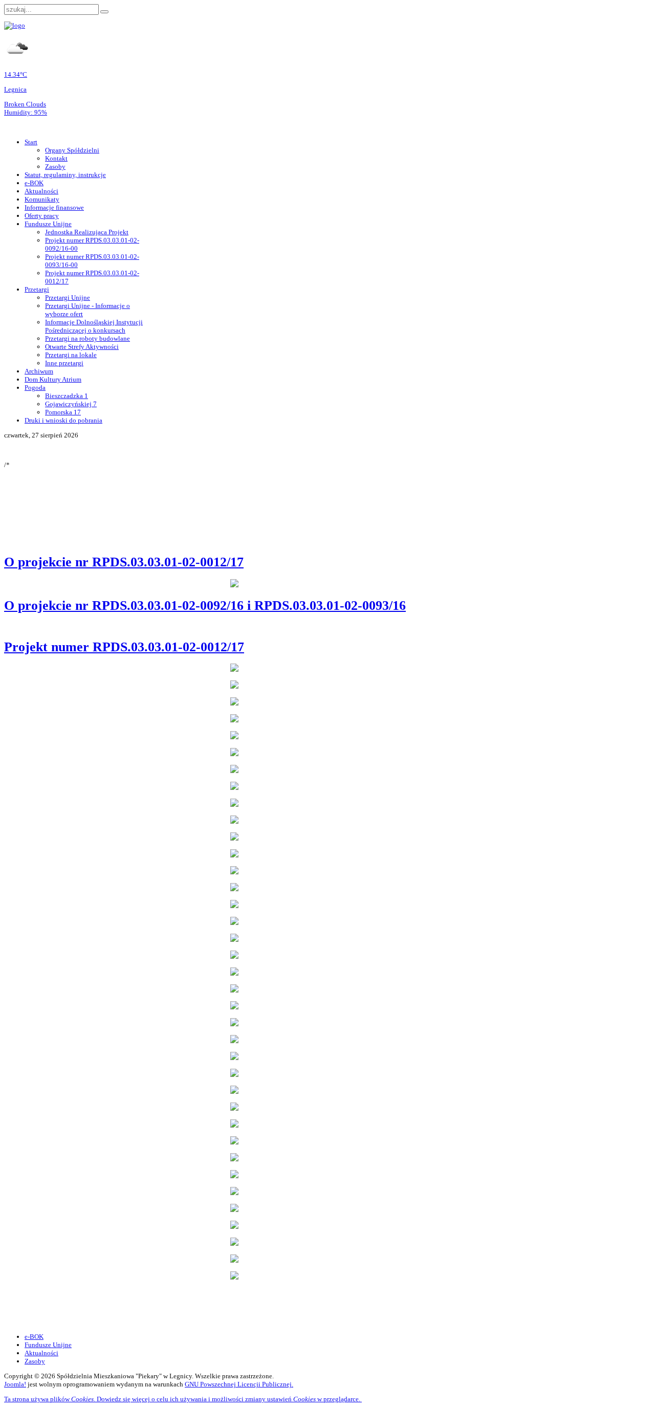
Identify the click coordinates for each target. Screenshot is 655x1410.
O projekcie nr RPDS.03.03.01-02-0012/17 (124, 562)
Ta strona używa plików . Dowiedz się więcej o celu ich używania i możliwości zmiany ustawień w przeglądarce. (183, 1399)
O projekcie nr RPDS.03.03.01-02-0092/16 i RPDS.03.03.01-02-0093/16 (205, 605)
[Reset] (104, 11)
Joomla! (15, 1384)
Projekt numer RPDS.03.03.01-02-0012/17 (124, 647)
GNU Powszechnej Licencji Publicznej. (239, 1384)
